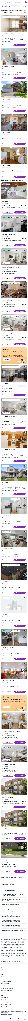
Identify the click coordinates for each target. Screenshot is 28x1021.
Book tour (8, 44)
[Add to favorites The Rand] (25, 747)
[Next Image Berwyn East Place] (24, 373)
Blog (2, 974)
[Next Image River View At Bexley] (24, 323)
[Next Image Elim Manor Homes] (24, 122)
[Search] (26, 2)
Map (7, 1018)
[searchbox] (16, 2)
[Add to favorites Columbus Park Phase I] (25, 283)
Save (13, 1018)
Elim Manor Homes (8, 137)
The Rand (6, 768)
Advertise (3, 976)
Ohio (7, 877)
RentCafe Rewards (5, 985)
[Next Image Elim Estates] (24, 89)
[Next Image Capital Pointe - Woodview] (24, 23)
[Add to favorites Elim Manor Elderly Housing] (25, 149)
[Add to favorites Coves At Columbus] (25, 532)
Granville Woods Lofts (9, 735)
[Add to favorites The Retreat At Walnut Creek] (25, 631)
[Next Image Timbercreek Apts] (24, 406)
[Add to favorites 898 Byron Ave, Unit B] (25, 843)
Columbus (20, 877)
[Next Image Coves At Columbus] (24, 538)
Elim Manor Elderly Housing (10, 170)
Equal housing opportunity (7, 1014)
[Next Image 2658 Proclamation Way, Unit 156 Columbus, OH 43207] (24, 472)
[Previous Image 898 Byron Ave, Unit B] (3, 850)
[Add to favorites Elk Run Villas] (25, 184)
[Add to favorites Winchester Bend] (25, 433)
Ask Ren (22, 1018)
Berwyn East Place (8, 388)
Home (2, 877)
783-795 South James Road (10, 801)
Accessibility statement (6, 1004)
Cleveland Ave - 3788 (9, 586)
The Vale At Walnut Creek (10, 520)
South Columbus (4, 879)
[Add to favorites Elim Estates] (25, 83)
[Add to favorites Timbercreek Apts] (25, 400)
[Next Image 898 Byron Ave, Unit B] (24, 850)
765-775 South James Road (10, 833)
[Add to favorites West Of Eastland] (25, 50)
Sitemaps (3, 979)
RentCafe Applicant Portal (6, 990)
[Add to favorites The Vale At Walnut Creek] (25, 499)
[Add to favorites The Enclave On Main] (25, 663)
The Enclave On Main (9, 685)
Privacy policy (4, 999)
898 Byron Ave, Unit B (9, 864)
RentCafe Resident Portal (6, 992)
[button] (14, 23)
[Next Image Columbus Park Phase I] (24, 290)
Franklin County (12, 877)
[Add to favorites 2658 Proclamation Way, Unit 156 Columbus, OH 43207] (25, 466)
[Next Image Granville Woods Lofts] (24, 721)
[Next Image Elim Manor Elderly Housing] (24, 155)
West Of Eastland (8, 71)
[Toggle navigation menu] (2, 2)
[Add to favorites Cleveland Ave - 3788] (25, 565)
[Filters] (25, 7)
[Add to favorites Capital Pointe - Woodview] (25, 17)
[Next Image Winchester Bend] (24, 439)
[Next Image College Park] (24, 224)
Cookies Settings (4, 1006)
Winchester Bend (8, 454)
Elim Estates (7, 104)
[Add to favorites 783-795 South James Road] (25, 780)
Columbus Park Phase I (9, 304)
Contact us (3, 969)
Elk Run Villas (7, 205)
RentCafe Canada (5, 983)
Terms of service (4, 997)
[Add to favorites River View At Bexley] (25, 316)
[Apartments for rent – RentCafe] (4, 961)
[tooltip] (5, 36)
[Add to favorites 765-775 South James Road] (25, 812)
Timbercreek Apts (8, 421)
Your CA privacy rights (5, 1002)
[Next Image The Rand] (24, 754)
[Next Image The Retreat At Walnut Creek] (24, 637)
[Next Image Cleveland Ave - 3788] (24, 571)
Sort (25, 12)
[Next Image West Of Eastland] (24, 56)
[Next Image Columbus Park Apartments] (24, 257)
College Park (7, 238)
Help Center (3, 972)
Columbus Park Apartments (10, 271)
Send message (20, 44)
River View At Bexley (9, 337)
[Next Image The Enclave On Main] (24, 670)
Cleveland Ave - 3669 (9, 619)
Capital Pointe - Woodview (10, 38)
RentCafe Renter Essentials (7, 988)
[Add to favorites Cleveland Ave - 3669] (25, 598)
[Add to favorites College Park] (25, 217)
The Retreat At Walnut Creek (11, 652)
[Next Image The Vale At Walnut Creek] (24, 505)
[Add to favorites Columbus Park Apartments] (25, 250)
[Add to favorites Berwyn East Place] (25, 367)
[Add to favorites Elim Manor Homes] (25, 116)
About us (3, 967)
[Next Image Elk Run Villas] (24, 191)
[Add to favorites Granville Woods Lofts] (25, 714)
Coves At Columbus (8, 553)
